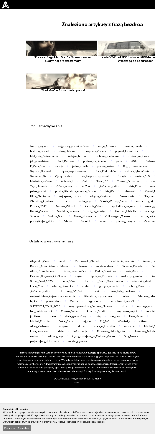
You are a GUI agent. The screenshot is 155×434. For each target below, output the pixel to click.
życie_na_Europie (103, 326)
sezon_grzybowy (104, 241)
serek (64, 305)
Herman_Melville (102, 248)
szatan (118, 341)
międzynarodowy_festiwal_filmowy (94, 369)
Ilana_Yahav (37, 391)
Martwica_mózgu (65, 198)
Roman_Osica (71, 377)
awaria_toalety (139, 147)
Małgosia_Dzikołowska (45, 161)
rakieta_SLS (37, 198)
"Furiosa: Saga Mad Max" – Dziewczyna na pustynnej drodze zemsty (62, 64)
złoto (129, 369)
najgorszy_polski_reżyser (76, 147)
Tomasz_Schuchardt (43, 205)
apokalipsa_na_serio (71, 241)
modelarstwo (108, 312)
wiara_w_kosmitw (124, 398)
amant (87, 212)
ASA (138, 169)
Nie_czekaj (93, 226)
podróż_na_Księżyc (98, 169)
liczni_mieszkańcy (99, 319)
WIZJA (139, 205)
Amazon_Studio (99, 377)
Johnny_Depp (39, 348)
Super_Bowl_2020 (65, 333)
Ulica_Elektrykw (114, 219)
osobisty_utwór (40, 384)
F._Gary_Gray (70, 176)
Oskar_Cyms (92, 391)
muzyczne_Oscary (97, 154)
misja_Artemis (111, 147)
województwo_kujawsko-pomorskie (54, 355)
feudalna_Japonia (41, 248)
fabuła (69, 262)
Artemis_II (93, 198)
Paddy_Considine (131, 319)
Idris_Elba (67, 212)
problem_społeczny (111, 161)
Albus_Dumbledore (65, 319)
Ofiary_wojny (118, 205)
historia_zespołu (41, 154)
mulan (129, 355)
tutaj (130, 384)
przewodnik (55, 362)
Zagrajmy (36, 319)
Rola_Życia (37, 333)
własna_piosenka (93, 341)
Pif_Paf (132, 391)
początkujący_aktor (43, 262)
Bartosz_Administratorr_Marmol (51, 312)
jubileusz (65, 384)
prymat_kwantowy (131, 154)
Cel (111, 198)
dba (111, 333)
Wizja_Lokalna (136, 255)
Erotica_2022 (126, 234)
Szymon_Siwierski (77, 183)
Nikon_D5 (128, 198)
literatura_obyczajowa (101, 355)
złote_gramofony (106, 384)
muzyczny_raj (99, 234)
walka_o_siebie (132, 248)
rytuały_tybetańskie (43, 190)
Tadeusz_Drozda (137, 312)
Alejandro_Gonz (40, 305)
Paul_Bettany (67, 169)
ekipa (100, 398)
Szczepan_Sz (73, 190)
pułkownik (56, 219)
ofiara (34, 398)
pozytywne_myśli (130, 377)
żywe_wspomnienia (111, 183)
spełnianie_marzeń (126, 305)
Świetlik (87, 262)
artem (106, 262)
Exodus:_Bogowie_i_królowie (49, 326)
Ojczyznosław (100, 190)
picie (123, 169)
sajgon (113, 391)
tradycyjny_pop (40, 147)
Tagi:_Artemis (91, 205)
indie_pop (36, 234)
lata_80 (35, 219)
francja (92, 176)
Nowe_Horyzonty (68, 255)
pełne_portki (109, 212)
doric (127, 348)
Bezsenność (69, 226)
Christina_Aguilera (121, 226)
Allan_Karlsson (57, 398)
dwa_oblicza (69, 154)
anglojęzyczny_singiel (132, 190)
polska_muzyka (129, 262)
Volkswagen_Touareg (103, 255)
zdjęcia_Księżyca (41, 226)
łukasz (86, 312)
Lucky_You (66, 341)
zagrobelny (97, 362)
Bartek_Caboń (134, 241)
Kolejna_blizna (79, 161)
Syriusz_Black (39, 255)
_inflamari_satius (41, 212)
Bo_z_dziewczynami (43, 183)
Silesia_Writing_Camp (67, 234)
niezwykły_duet (40, 341)
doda (69, 205)
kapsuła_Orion (39, 241)
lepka (34, 362)
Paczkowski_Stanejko (91, 305)
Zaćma (76, 362)
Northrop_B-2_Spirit (102, 348)
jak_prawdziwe (40, 169)
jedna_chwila (114, 176)
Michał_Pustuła (64, 391)
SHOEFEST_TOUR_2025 (46, 369)
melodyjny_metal (135, 326)
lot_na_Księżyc (72, 248)
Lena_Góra (93, 333)
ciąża (80, 326)
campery (82, 398)
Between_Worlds (41, 176)
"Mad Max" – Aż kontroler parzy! (62, 95)
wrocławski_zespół (126, 362)
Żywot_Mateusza (83, 219)
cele (83, 384)
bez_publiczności (41, 377)
